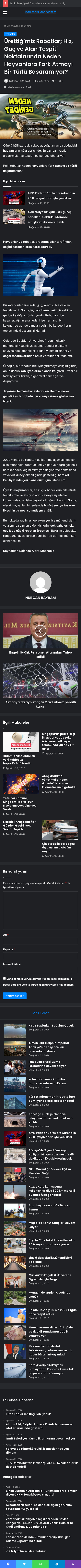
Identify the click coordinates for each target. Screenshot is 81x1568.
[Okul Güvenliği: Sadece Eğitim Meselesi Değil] (15, 1174)
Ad (6, 934)
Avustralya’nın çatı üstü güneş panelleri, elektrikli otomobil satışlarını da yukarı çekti (50, 217)
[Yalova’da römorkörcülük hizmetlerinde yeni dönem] (15, 1084)
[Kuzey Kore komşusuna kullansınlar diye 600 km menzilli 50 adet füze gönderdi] (15, 1192)
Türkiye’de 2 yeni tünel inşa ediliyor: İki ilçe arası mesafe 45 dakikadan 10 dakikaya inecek (51, 1154)
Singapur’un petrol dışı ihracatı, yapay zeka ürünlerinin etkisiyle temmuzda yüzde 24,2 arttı (58, 741)
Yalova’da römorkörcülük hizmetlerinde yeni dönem (47, 1081)
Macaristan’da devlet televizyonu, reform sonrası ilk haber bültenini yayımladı (50, 1350)
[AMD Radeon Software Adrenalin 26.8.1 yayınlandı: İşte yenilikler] (14, 198)
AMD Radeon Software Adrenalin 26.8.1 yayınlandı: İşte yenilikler (52, 1135)
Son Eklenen (40, 1013)
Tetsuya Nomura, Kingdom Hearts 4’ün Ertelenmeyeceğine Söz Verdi (20, 803)
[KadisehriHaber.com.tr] (40, 12)
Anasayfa (12, 25)
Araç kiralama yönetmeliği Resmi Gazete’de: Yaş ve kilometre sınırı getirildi (58, 781)
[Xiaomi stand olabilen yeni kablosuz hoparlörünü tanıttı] (21, 742)
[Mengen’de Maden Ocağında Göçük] (15, 1298)
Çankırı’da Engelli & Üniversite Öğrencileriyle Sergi (50, 1277)
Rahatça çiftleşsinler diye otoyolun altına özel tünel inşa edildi (51, 1118)
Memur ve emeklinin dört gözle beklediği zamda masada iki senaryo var (51, 1331)
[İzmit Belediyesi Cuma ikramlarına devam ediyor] (15, 1067)
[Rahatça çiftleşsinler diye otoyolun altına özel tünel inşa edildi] (15, 1119)
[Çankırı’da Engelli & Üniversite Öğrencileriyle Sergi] (15, 1280)
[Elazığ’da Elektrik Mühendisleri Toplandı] (15, 1263)
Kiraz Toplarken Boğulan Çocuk (51, 1026)
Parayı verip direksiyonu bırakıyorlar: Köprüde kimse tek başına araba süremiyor (51, 1369)
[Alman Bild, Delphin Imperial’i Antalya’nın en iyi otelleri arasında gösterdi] (15, 1048)
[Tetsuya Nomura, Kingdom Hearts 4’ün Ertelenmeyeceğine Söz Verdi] (21, 784)
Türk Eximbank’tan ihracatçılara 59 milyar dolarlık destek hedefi (52, 1099)
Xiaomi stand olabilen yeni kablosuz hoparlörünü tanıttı (19, 759)
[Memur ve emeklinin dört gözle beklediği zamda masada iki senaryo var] (15, 1332)
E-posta (9, 949)
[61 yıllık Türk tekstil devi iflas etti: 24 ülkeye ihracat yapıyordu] (15, 1245)
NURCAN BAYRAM (19, 81)
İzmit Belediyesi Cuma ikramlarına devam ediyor (39, 3)
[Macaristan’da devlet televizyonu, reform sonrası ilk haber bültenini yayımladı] (15, 1351)
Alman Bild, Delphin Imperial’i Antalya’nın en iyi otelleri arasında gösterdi (49, 1047)
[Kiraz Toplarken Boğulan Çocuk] (15, 1031)
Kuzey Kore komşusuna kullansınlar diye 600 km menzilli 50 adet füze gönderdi (52, 1191)
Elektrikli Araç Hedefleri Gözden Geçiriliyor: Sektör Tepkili (19, 825)
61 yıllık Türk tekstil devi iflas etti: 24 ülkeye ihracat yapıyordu (52, 1242)
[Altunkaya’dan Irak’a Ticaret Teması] (15, 1210)
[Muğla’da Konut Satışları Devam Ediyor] (15, 1228)
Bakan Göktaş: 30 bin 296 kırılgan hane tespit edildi (53, 1312)
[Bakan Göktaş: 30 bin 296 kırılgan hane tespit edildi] (15, 1315)
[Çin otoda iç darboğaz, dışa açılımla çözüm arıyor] (60, 830)
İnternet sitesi (12, 964)
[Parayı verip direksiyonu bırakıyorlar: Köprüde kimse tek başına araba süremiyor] (15, 1370)
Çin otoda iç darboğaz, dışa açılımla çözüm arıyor (58, 847)
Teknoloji (26, 25)
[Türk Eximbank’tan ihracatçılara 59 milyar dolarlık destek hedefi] (15, 1102)
